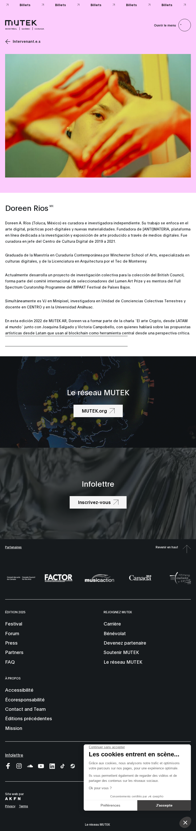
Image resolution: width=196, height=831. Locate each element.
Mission (13, 728)
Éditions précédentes (28, 718)
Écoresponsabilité (25, 699)
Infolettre (14, 754)
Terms (23, 806)
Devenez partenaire (125, 642)
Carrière (112, 623)
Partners (14, 652)
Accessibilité (19, 690)
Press (11, 642)
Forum (12, 633)
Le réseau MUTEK (123, 662)
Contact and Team (25, 709)
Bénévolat (115, 633)
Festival (13, 623)
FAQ (10, 662)
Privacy (10, 806)
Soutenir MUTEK (121, 652)
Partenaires (13, 547)
